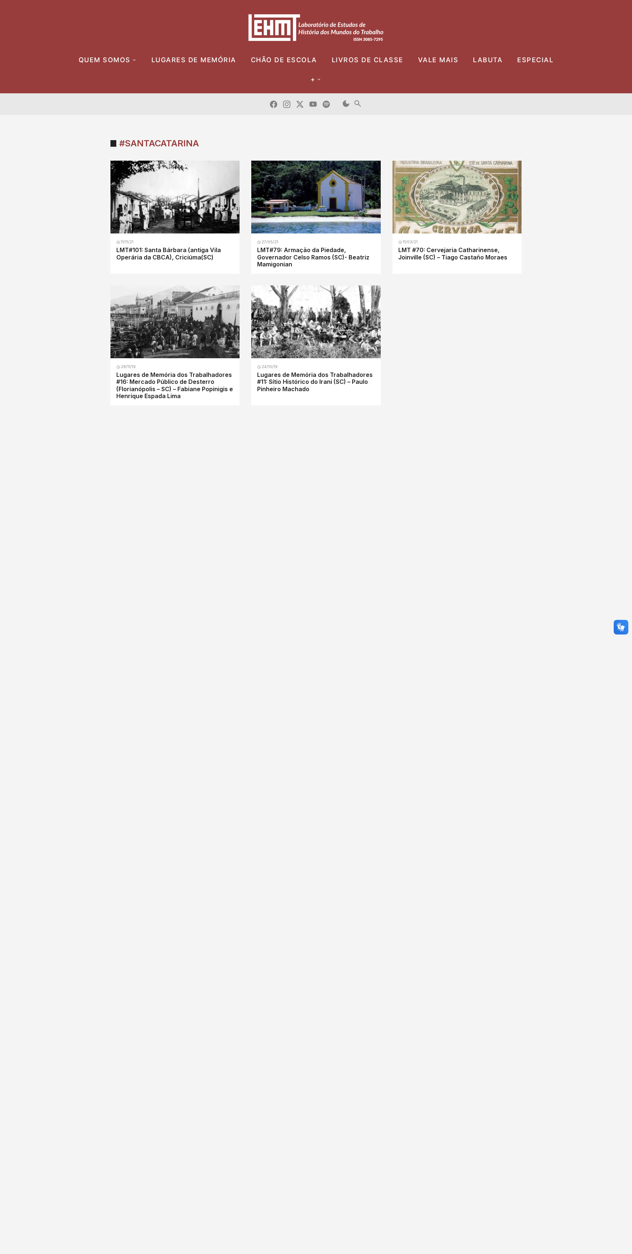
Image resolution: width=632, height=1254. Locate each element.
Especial (535, 60)
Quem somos (105, 60)
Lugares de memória (193, 60)
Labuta (488, 60)
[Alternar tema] (346, 104)
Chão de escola (284, 60)
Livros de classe (367, 60)
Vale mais (438, 60)
